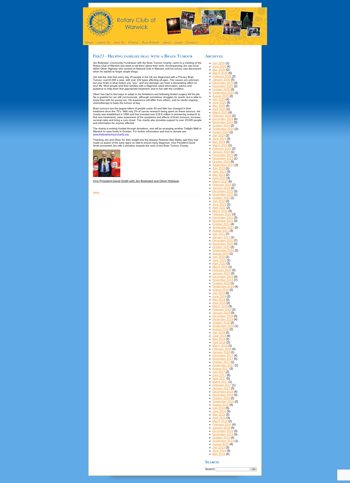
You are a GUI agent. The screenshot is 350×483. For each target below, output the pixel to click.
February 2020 (221, 270)
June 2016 (219, 411)
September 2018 (223, 326)
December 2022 (222, 191)
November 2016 (222, 395)
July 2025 (218, 99)
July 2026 (218, 63)
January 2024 (221, 151)
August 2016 (220, 404)
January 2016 (221, 427)
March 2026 (220, 73)
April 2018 (219, 342)
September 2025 (223, 92)
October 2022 (221, 197)
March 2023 (220, 181)
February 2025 (221, 115)
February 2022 (221, 214)
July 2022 (218, 201)
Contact (191, 41)
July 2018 (218, 332)
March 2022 (220, 211)
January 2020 (221, 273)
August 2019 (220, 289)
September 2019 (223, 286)
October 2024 (221, 125)
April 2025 (219, 109)
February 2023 (221, 184)
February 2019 (221, 309)
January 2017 (221, 388)
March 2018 (220, 345)
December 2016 (222, 391)
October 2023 (221, 161)
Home (89, 41)
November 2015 (222, 434)
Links (178, 41)
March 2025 (220, 112)
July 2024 (218, 135)
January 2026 (221, 79)
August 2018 (220, 329)
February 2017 (221, 385)
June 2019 (219, 296)
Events (133, 41)
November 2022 (222, 194)
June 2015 (219, 450)
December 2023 (222, 155)
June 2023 (219, 171)
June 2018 (219, 335)
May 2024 (218, 142)
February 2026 (221, 76)
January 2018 (221, 352)
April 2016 (219, 418)
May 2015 (218, 454)
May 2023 (218, 174)
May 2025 (218, 105)
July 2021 (218, 234)
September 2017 (223, 365)
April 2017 (219, 378)
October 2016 (221, 398)
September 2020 (223, 250)
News (166, 41)
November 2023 (222, 158)
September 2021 (223, 227)
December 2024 (222, 119)
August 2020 (220, 253)
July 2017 (218, 372)
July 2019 (218, 293)
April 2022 (219, 207)
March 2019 (220, 306)
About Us (103, 41)
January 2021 (221, 237)
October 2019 (221, 283)
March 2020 (220, 266)
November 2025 (222, 86)
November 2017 (222, 358)
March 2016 (220, 421)
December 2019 (222, 276)
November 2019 (222, 280)
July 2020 (218, 257)
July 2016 (218, 408)
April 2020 (219, 263)
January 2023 (221, 188)
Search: (210, 469)
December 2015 (222, 431)
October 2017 (221, 362)
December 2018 (222, 316)
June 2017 (219, 375)
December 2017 (222, 355)
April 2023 (219, 178)
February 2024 (221, 148)
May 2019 (218, 299)
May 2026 (218, 69)
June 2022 (219, 204)
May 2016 (218, 414)
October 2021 (221, 224)
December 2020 (222, 240)
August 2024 (220, 132)
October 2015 (221, 437)
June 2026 (219, 66)
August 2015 (220, 444)
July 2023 (218, 168)
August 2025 (220, 96)
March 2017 (220, 381)
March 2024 (220, 145)
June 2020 (219, 260)
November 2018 (222, 319)
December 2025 (222, 82)
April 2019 (219, 303)
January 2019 (221, 312)
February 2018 (221, 349)
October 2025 (221, 89)
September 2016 (223, 401)
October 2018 (221, 322)
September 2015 (223, 440)
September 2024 (223, 128)
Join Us (119, 41)
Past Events (150, 41)
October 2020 (221, 247)
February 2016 (221, 424)
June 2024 (219, 138)
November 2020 (222, 243)
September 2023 (223, 165)
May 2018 (218, 339)
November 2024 (222, 122)
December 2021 (222, 217)
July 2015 (218, 447)
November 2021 (222, 220)
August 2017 (220, 368)
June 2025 (219, 102)
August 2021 (220, 230)
